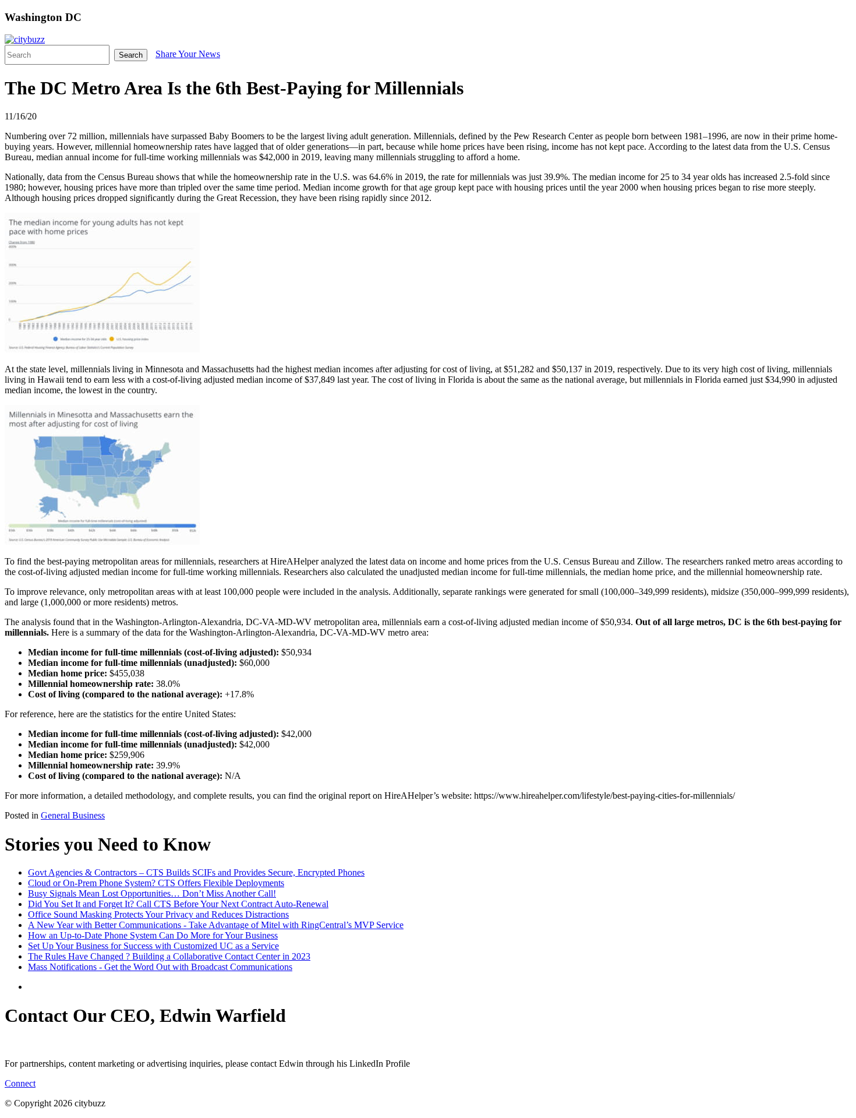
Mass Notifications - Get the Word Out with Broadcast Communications (160, 967)
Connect (20, 1083)
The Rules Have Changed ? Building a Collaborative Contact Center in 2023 (169, 956)
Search (131, 55)
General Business (73, 815)
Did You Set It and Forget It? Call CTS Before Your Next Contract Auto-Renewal (178, 904)
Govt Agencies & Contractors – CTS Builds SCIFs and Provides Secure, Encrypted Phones (196, 872)
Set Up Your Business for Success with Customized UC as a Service (153, 946)
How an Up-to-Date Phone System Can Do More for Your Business (153, 935)
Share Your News (187, 54)
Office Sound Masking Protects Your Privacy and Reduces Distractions (158, 914)
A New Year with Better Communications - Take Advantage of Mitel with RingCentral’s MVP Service (216, 925)
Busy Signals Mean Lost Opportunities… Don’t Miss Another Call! (152, 893)
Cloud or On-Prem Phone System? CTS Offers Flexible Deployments (156, 883)
